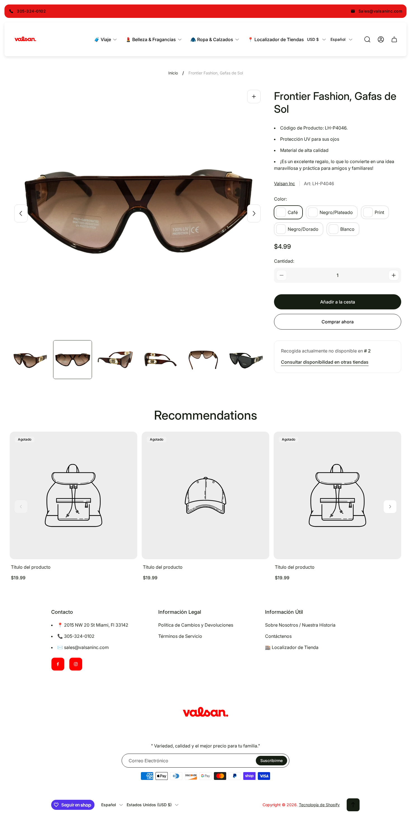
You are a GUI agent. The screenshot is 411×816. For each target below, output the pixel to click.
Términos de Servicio (180, 636)
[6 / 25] (245, 359)
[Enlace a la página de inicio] (205, 713)
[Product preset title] (73, 495)
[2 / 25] (72, 359)
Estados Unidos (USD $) (149, 804)
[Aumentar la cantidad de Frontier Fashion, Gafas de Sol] (393, 275)
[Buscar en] (367, 39)
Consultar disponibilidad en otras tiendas (325, 362)
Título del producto (31, 567)
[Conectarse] (381, 39)
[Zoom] (254, 96)
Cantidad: (284, 261)
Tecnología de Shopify (319, 804)
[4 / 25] (159, 359)
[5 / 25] (202, 359)
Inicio (173, 72)
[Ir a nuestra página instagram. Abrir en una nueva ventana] (75, 664)
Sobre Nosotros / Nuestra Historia (300, 625)
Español (338, 39)
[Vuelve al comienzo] (353, 805)
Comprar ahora (338, 321)
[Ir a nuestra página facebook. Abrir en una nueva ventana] (58, 664)
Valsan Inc (284, 183)
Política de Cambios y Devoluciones (195, 625)
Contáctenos (278, 636)
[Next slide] (254, 213)
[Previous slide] (21, 213)
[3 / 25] (115, 359)
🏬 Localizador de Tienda (291, 647)
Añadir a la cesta (337, 302)
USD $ (313, 39)
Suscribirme (271, 760)
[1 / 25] (29, 359)
